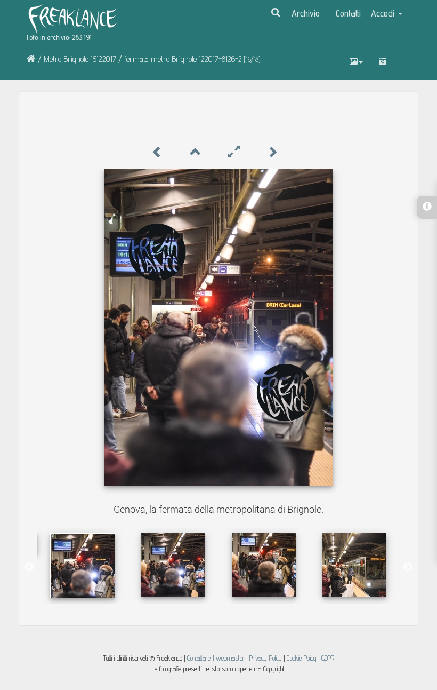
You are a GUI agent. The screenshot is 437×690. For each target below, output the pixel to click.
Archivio (306, 13)
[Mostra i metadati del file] (382, 61)
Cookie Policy (303, 658)
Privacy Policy (265, 658)
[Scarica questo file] (402, 56)
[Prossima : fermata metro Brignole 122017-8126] (272, 152)
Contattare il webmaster (216, 658)
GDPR (327, 658)
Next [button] (407, 567)
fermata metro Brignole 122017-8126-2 (183, 59)
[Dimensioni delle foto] (356, 61)
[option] (82, 565)
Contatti (348, 13)
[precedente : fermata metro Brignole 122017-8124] (157, 152)
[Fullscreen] (234, 152)
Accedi (384, 13)
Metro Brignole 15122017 (80, 59)
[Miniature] (195, 152)
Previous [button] (29, 567)
